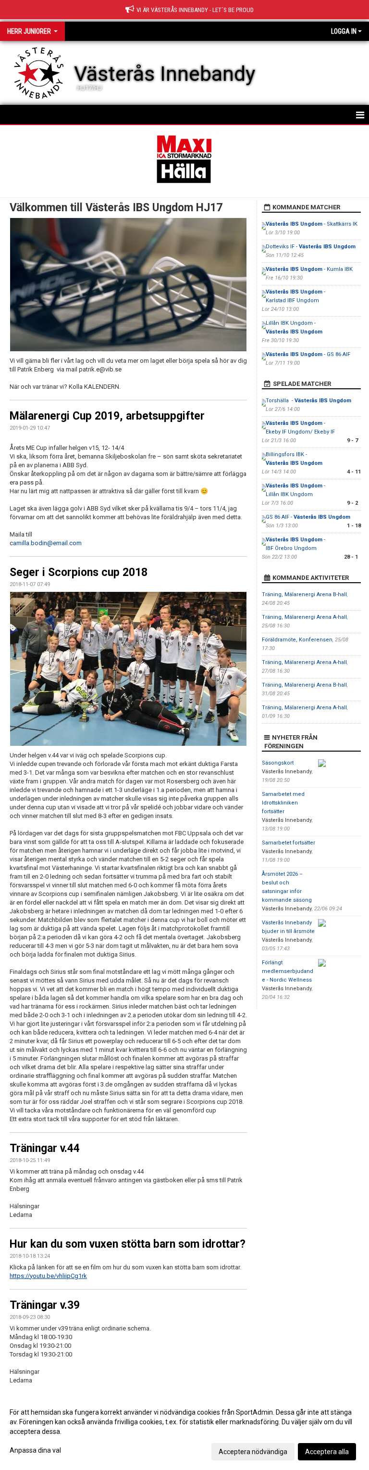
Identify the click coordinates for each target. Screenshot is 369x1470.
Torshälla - (308, 400)
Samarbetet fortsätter (288, 843)
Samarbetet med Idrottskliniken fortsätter (283, 803)
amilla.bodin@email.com (47, 543)
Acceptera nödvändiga (253, 1452)
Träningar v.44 (45, 1148)
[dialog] (184, 1431)
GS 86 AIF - (308, 517)
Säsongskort (278, 763)
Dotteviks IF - (311, 246)
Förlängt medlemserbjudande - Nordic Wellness (287, 971)
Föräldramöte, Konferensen (297, 640)
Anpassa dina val (35, 1450)
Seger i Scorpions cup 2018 (79, 572)
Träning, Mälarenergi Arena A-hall (304, 617)
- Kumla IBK (309, 269)
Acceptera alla (327, 1452)
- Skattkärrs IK (311, 224)
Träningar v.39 (45, 1305)
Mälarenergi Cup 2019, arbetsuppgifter (107, 415)
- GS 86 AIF (308, 354)
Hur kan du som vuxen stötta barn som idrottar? (128, 1244)
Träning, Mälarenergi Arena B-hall (304, 594)
